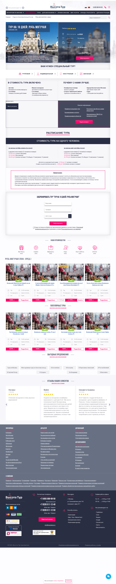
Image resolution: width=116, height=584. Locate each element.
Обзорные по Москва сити (48, 449)
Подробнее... (60, 580)
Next (57, 43)
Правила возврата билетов (73, 116)
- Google (97, 520)
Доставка (37, 483)
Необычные (9, 451)
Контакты (48, 480)
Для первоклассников (82, 438)
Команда (8, 480)
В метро (8, 449)
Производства (79, 452)
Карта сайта (91, 486)
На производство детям (48, 438)
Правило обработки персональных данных (75, 486)
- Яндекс (97, 517)
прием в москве (63, 12)
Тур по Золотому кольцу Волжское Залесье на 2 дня (98, 284)
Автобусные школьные (82, 446)
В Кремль (9, 432)
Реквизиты (40, 480)
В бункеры (78, 460)
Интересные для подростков (49, 454)
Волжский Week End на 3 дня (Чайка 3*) (97, 333)
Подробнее (25, 300)
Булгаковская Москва (81, 454)
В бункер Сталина (46, 440)
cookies (55, 580)
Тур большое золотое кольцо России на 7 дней (18, 333)
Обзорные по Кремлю (47, 462)
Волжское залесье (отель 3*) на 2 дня (44, 333)
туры (39, 12)
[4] (73, 28)
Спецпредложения (90, 480)
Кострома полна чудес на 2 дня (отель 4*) (71, 333)
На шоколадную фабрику (48, 435)
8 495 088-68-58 (97, 7)
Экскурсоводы (16, 480)
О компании (25, 480)
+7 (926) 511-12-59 (47, 510)
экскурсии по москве (14, 12)
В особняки (78, 457)
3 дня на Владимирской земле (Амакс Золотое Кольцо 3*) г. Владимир (44, 285)
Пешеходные (10, 438)
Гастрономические (11, 468)
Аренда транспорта (87, 12)
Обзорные (9, 443)
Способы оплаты (28, 483)
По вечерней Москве (12, 459)
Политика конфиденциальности (69, 545)
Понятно (68, 580)
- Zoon (97, 515)
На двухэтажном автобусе (14, 462)
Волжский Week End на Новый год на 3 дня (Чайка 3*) (18, 284)
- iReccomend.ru (100, 527)
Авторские (9, 446)
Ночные (8, 454)
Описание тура (13, 29)
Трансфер (33, 480)
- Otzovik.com (99, 522)
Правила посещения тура (72, 109)
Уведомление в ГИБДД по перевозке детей (94, 115)
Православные (45, 443)
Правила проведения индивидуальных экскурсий (46, 486)
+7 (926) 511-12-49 (47, 504)
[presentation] (26, 74)
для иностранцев (103, 12)
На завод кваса (45, 451)
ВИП (7, 457)
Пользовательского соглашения (71, 229)
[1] (68, 28)
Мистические (10, 465)
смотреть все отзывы (58, 383)
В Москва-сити (10, 440)
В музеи (43, 457)
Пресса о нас (62, 480)
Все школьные (79, 463)
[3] (72, 28)
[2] (70, 28)
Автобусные (9, 435)
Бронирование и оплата (72, 112)
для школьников (48, 12)
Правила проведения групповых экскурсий (91, 483)
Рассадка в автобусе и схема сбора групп (95, 109)
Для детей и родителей (48, 459)
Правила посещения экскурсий (68, 483)
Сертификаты (30, 12)
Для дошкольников (81, 432)
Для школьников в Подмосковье (50, 446)
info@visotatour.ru (50, 525)
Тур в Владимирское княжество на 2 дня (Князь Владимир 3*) (71, 284)
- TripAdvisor (99, 512)
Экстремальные (45, 468)
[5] (75, 28)
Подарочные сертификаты (75, 480)
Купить (80, 300)
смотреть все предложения (58, 308)
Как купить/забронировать (14, 483)
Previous (7, 43)
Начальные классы (81, 435)
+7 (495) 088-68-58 (47, 499)
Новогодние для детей (47, 432)
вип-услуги (75, 12)
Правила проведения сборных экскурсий (18, 486)
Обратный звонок (47, 519)
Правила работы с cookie (93, 545)
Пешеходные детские (47, 465)
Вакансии (55, 480)
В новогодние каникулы (82, 468)
